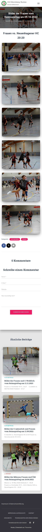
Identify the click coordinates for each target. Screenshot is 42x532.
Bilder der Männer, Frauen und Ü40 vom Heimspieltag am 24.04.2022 (20, 478)
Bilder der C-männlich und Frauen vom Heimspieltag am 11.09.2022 (19, 430)
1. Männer (7, 473)
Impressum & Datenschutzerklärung (12, 504)
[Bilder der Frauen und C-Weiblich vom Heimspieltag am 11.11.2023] (21, 360)
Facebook (33, 522)
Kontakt (31, 513)
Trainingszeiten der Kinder (17, 523)
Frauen (24, 239)
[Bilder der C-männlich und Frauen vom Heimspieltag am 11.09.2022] (21, 408)
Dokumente (8, 518)
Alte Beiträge (15, 239)
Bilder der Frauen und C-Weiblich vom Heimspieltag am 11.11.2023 (19, 382)
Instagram (30, 522)
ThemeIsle (28, 527)
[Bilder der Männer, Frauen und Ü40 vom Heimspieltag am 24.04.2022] (21, 457)
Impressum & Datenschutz (16, 513)
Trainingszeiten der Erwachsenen (26, 518)
